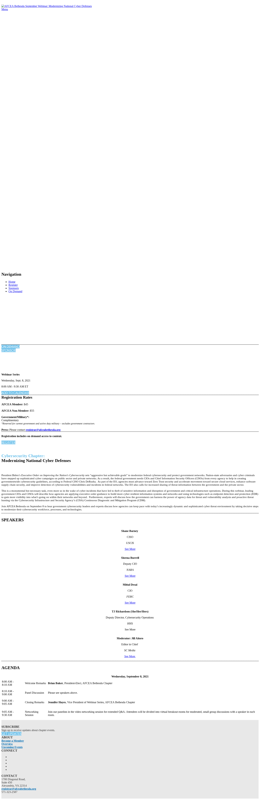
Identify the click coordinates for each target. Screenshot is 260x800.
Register (13, 284)
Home (11, 281)
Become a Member (12, 740)
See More (130, 548)
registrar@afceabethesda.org (43, 429)
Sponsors (13, 288)
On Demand (15, 291)
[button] (10, 346)
